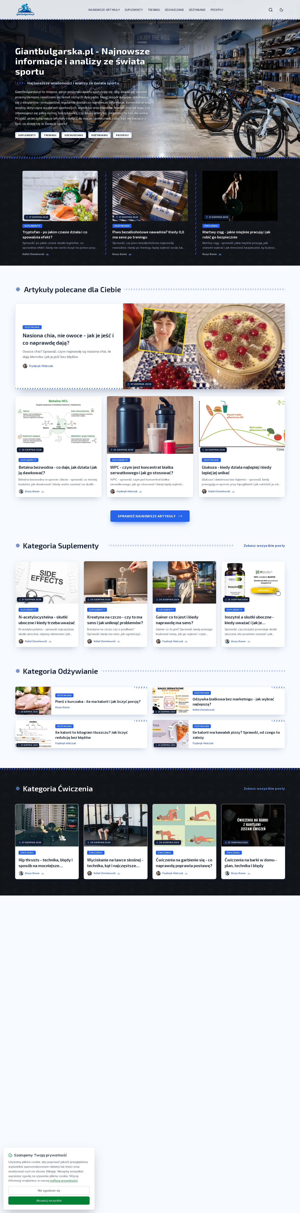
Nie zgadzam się (49, 1190)
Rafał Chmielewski (33, 254)
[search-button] (270, 10)
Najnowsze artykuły (104, 9)
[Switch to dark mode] (281, 9)
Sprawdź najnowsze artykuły (147, 516)
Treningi (154, 9)
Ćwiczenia (211, 226)
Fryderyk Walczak (65, 743)
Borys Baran (119, 254)
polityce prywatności (64, 1180)
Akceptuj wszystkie (49, 1200)
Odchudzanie (174, 9)
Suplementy (134, 9)
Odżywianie (197, 9)
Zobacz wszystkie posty (264, 545)
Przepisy (217, 9)
